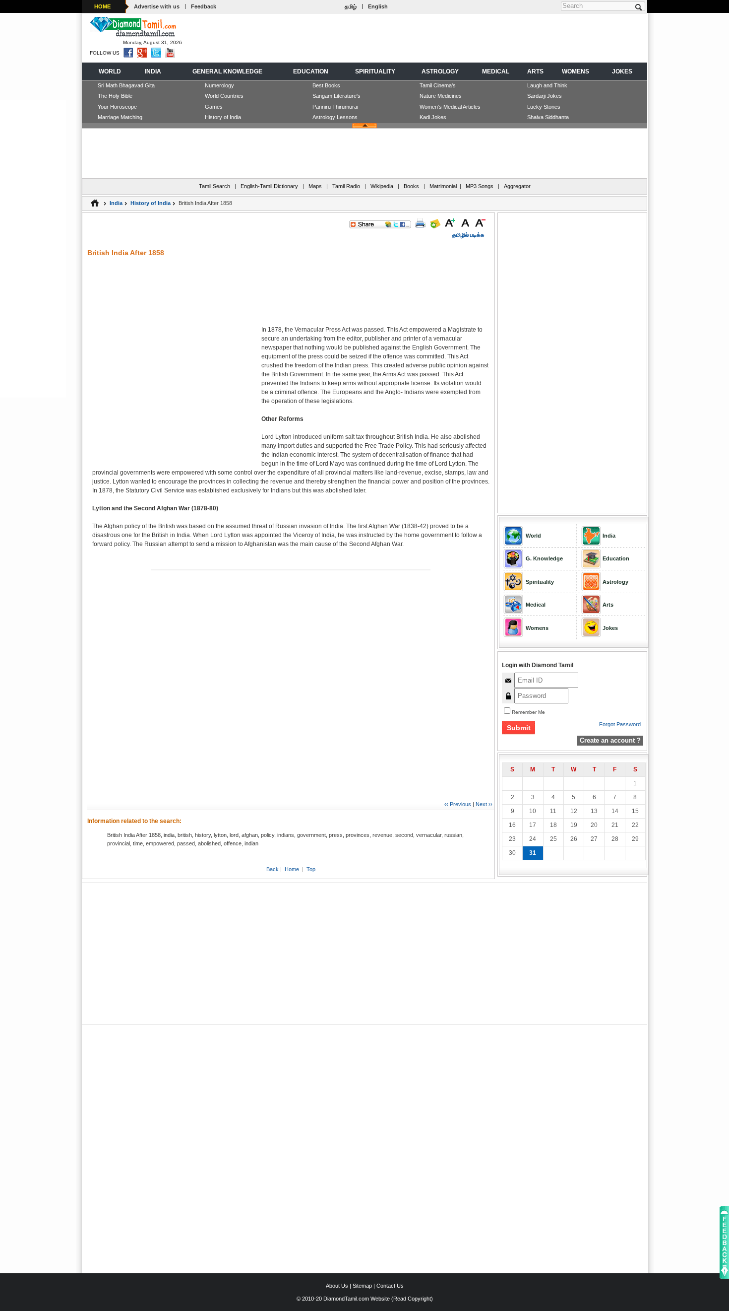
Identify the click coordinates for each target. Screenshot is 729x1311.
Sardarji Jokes (544, 96)
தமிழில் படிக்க (468, 235)
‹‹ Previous (457, 804)
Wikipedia (381, 186)
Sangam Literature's (336, 96)
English (378, 6)
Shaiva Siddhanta (548, 117)
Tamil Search (214, 186)
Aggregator (517, 186)
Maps (315, 186)
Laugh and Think (547, 85)
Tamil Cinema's (438, 85)
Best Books (326, 85)
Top (310, 869)
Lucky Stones (543, 107)
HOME (102, 6)
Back (272, 869)
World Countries (224, 96)
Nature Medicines (441, 96)
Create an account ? (610, 740)
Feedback (203, 6)
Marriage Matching (120, 117)
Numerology (219, 85)
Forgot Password (620, 724)
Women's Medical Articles (450, 107)
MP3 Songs (479, 186)
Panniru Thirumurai (335, 107)
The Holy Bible (115, 96)
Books (411, 186)
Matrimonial (443, 186)
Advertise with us (157, 6)
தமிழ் (351, 6)
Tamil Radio (346, 186)
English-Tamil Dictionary (269, 186)
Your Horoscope (117, 107)
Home (292, 869)
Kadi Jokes (433, 117)
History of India (223, 117)
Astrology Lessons (335, 117)
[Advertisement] (464, 37)
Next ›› (484, 804)
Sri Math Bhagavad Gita (126, 85)
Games (214, 107)
